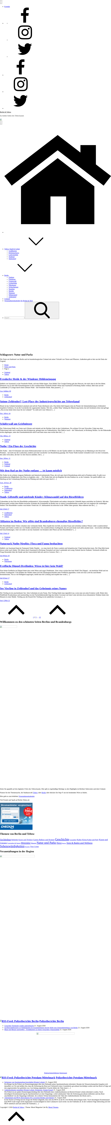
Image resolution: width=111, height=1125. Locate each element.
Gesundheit (73, 840)
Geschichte (62, 839)
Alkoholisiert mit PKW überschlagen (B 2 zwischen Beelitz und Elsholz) (29, 1098)
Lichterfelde (13, 283)
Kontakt (7, 6)
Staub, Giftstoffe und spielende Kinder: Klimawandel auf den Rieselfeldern (42, 496)
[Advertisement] (55, 336)
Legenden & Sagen (13, 843)
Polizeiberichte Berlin (51, 1021)
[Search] (42, 310)
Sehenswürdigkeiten (12, 846)
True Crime (34, 847)
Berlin (6, 275)
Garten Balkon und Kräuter (44, 840)
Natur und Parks (46, 842)
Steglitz (11, 291)
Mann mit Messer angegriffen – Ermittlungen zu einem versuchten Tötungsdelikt (31, 1030)
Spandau (12, 289)
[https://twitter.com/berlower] (25, 57)
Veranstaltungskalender (26, 796)
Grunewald (12, 281)
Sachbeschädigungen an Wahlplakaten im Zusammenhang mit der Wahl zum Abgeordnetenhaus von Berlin (41, 1028)
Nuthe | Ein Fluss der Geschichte (18, 446)
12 (40, 617)
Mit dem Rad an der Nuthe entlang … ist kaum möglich (31, 470)
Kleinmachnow (14, 253)
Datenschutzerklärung (51, 1073)
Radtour (64, 843)
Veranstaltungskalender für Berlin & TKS (18, 301)
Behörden (14, 840)
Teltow (6, 374)
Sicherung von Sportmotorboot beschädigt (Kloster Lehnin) (24, 1082)
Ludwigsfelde (13, 255)
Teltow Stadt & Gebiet (12, 249)
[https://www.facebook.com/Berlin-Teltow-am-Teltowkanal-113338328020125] (25, 23)
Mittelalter (26, 843)
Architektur (5, 839)
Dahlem (11, 277)
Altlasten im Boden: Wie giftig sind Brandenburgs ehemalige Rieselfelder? (41, 521)
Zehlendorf (12, 297)
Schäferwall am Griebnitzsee (16, 423)
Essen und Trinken (26, 840)
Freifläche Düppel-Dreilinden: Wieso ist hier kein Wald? (31, 566)
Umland (7, 299)
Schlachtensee (13, 287)
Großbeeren (13, 251)
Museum (33, 843)
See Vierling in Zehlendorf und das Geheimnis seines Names (33, 588)
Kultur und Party (93, 840)
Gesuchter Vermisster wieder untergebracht (19, 1026)
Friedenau (12, 279)
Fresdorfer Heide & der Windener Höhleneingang (28, 379)
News (59, 843)
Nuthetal (12, 257)
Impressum (63, 1073)
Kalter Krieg (82, 840)
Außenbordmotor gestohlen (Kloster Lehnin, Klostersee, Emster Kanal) (28, 1090)
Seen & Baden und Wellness (79, 843)
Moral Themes (53, 1107)
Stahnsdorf (12, 259)
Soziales (27, 846)
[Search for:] (14, 318)
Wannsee (12, 293)
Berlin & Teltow (5, 112)
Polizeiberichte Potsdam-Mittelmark (76, 1077)
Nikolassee (12, 285)
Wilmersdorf (13, 295)
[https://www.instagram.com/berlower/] (25, 40)
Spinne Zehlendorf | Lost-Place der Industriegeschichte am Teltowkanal (40, 401)
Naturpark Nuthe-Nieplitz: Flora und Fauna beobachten (31, 543)
